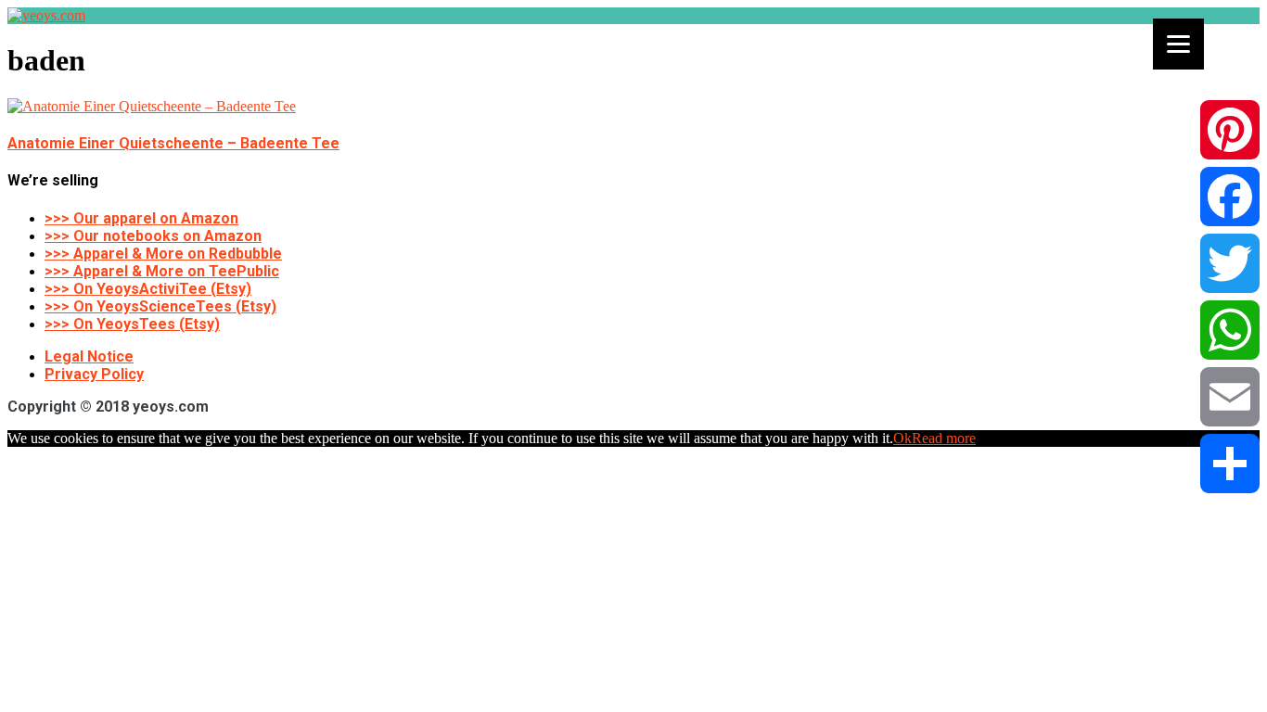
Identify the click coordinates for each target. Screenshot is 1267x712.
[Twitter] (1230, 263)
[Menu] (1178, 44)
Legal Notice (89, 356)
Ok (902, 438)
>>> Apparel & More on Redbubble (163, 253)
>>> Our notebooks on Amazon (153, 236)
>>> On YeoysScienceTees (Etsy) (160, 306)
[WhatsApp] (1230, 330)
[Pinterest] (1230, 129)
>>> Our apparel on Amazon (141, 218)
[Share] (1230, 463)
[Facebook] (1230, 196)
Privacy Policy (94, 374)
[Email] (1230, 396)
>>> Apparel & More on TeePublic (162, 271)
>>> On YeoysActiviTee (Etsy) (148, 289)
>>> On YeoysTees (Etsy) (132, 324)
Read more (944, 438)
